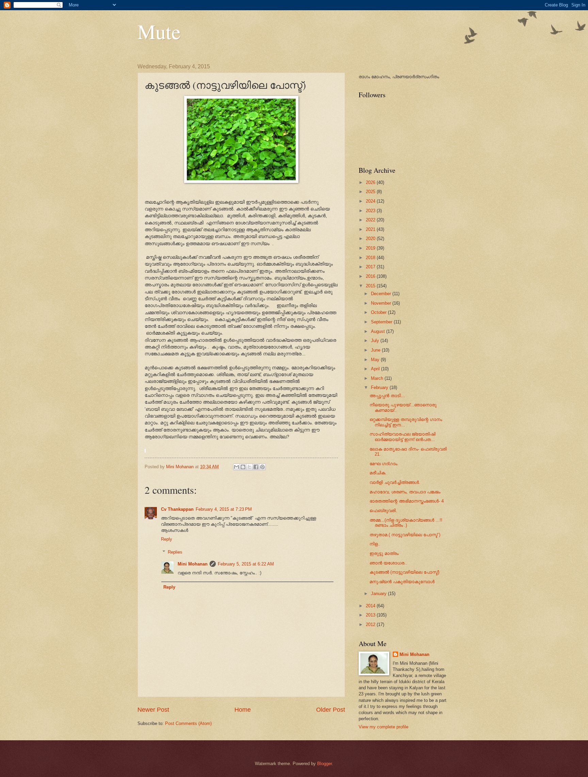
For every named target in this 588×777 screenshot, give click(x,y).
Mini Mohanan (193, 564)
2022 (371, 219)
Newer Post (153, 709)
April (376, 368)
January (379, 593)
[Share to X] (249, 466)
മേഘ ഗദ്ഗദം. (384, 463)
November (381, 303)
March (378, 378)
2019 (371, 248)
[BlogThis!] (243, 466)
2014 (371, 605)
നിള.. (375, 543)
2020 (371, 238)
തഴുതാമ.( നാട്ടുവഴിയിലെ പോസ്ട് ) (405, 534)
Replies (175, 552)
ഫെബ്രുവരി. (383, 510)
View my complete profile (383, 726)
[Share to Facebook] (255, 466)
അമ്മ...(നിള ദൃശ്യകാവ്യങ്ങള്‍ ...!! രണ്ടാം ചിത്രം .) (406, 523)
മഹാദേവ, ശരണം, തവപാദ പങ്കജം (405, 491)
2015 (371, 285)
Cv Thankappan (177, 509)
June (376, 350)
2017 (371, 266)
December (381, 293)
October (379, 312)
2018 (371, 257)
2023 (371, 210)
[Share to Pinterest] (262, 466)
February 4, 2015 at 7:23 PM (224, 509)
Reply (166, 539)
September (382, 321)
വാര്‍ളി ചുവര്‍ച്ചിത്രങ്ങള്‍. (395, 482)
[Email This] (236, 466)
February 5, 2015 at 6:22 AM (246, 564)
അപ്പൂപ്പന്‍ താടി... (387, 395)
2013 (371, 615)
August (378, 331)
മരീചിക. (378, 472)
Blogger (324, 763)
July (375, 340)
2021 (371, 229)
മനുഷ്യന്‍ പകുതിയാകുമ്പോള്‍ (402, 581)
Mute (159, 31)
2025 (371, 191)
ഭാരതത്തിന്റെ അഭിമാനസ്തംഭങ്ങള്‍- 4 (407, 501)
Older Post (330, 709)
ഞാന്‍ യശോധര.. (388, 562)
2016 (371, 276)
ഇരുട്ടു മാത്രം (384, 553)
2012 (371, 624)
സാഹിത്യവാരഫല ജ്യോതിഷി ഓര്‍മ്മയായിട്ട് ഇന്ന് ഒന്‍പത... (403, 437)
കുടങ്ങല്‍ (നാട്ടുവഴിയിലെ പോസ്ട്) (404, 572)
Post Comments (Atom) (188, 723)
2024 (371, 201)
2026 (371, 182)
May (376, 359)
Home (242, 709)
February (380, 387)
